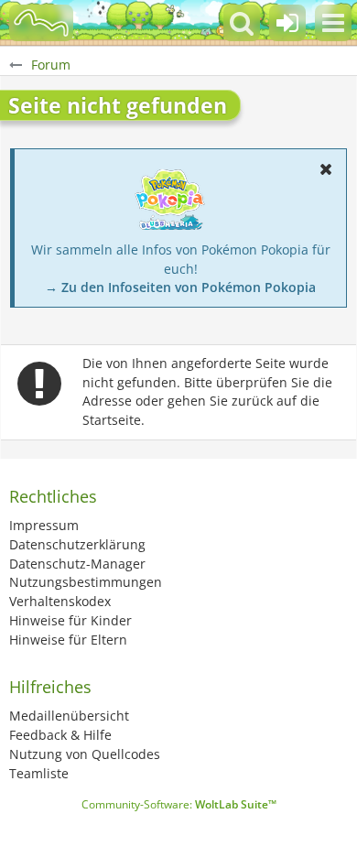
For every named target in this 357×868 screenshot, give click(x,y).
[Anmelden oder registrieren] (287, 23)
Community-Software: (178, 804)
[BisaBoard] (41, 23)
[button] (333, 23)
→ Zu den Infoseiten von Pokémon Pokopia (180, 287)
